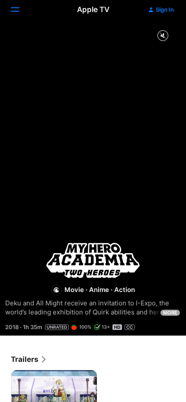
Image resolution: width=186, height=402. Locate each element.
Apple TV (93, 9)
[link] (29, 359)
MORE (170, 313)
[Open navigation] (20, 9)
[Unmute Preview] (163, 36)
